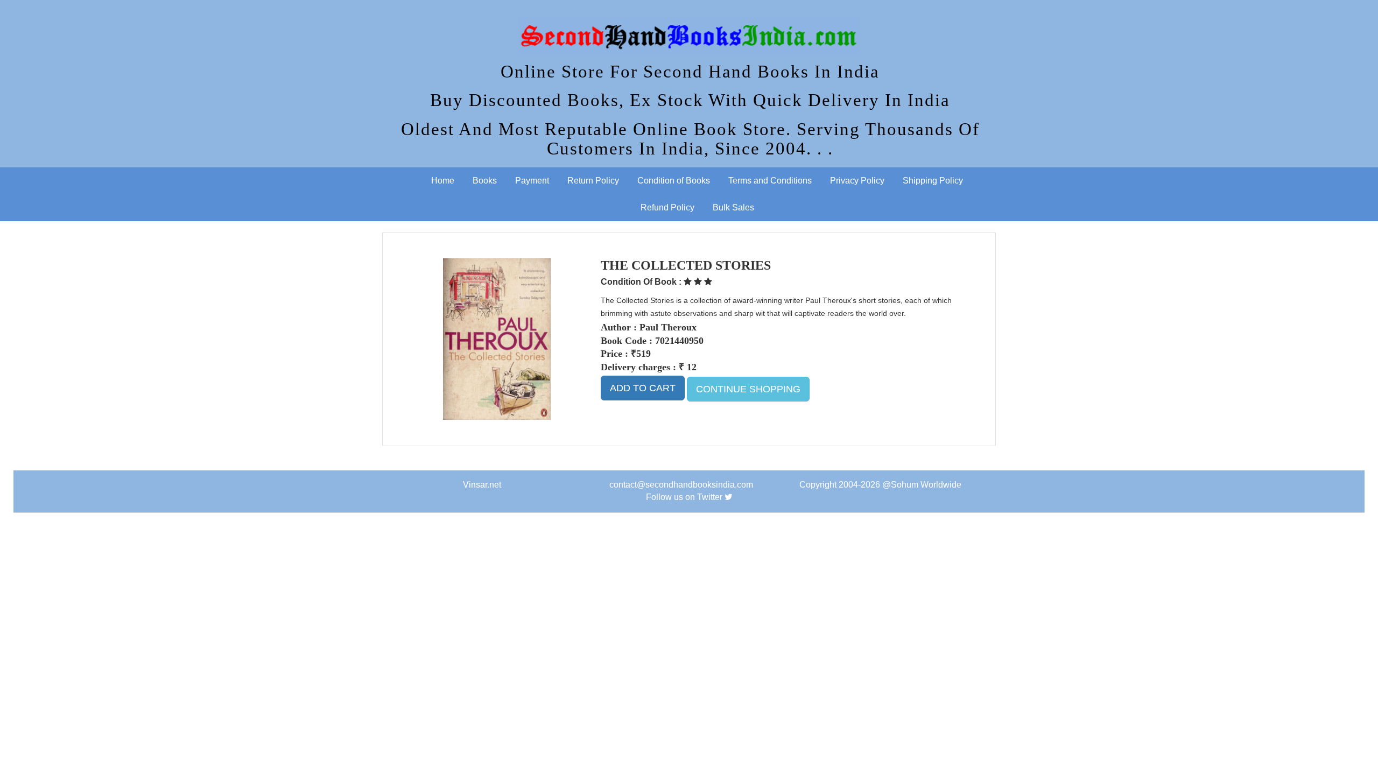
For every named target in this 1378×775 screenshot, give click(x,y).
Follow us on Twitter (684, 497)
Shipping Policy (933, 180)
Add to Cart (643, 388)
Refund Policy (667, 207)
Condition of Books (673, 180)
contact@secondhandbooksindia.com (681, 484)
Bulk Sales (733, 207)
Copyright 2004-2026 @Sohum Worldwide (880, 484)
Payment (532, 180)
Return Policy (593, 180)
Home (442, 180)
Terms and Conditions (770, 180)
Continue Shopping (748, 389)
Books (485, 180)
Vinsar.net (482, 484)
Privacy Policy (857, 180)
